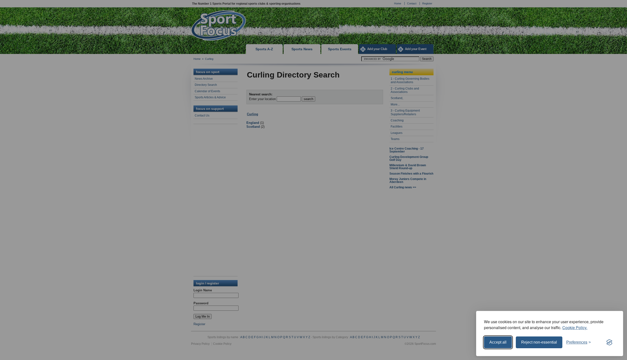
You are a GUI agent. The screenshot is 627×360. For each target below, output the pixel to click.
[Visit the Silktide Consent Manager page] (609, 342)
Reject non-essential (539, 342)
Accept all (497, 342)
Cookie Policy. (574, 327)
